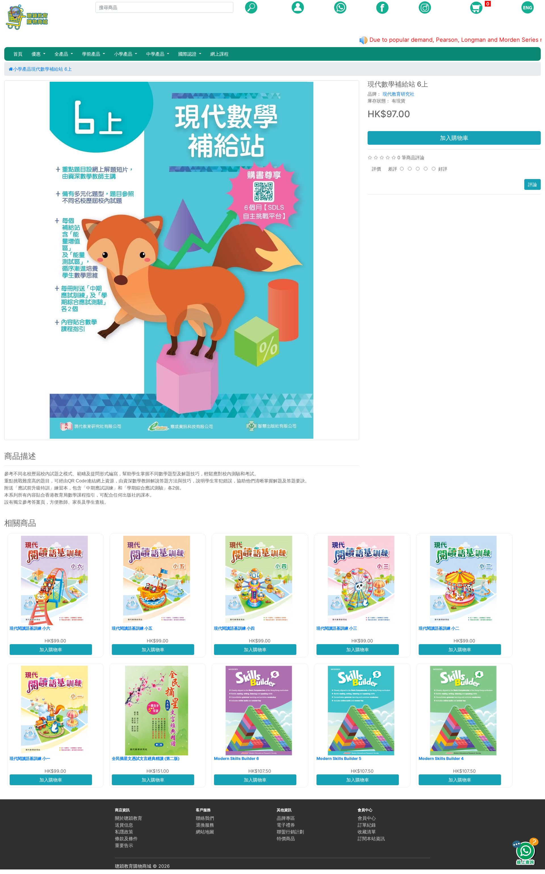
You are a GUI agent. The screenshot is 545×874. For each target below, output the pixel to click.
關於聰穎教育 (128, 818)
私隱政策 (124, 832)
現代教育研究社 (398, 94)
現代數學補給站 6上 (51, 69)
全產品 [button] (62, 54)
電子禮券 (286, 825)
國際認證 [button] (188, 54)
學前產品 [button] (92, 54)
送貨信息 (124, 825)
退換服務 (205, 825)
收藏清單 (367, 832)
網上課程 (219, 54)
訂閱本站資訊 (371, 838)
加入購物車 (454, 138)
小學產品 (22, 69)
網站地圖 (205, 832)
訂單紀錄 (367, 825)
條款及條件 (126, 838)
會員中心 (367, 818)
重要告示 (124, 845)
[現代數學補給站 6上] (181, 260)
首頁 (17, 54)
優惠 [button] (37, 54)
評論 (532, 184)
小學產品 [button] (124, 54)
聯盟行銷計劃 (290, 832)
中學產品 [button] (156, 54)
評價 (376, 169)
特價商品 (286, 838)
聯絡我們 (205, 818)
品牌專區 (286, 818)
